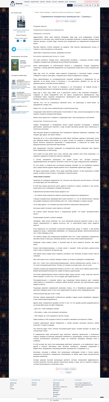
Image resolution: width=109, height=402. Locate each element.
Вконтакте (57, 388)
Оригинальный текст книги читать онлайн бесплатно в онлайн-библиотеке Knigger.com (63, 366)
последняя (72, 21)
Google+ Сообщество (61, 386)
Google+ (57, 385)
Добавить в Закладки (92, 1)
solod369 (19, 106)
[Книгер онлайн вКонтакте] (90, 5)
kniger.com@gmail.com (85, 383)
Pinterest (56, 390)
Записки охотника (23, 62)
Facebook (57, 383)
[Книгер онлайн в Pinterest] (93, 5)
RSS (55, 396)
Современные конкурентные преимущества (21, 31)
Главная (27, 1)
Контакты (72, 1)
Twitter (56, 392)
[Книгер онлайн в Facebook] (85, 5)
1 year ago (22, 88)
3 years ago (23, 112)
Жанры (42, 1)
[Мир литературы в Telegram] (21, 49)
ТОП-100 (54, 1)
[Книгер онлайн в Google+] (87, 5)
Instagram (57, 394)
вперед (66, 21)
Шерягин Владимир (21, 35)
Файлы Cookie (79, 386)
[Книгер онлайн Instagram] (98, 5)
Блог (66, 1)
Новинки (61, 1)
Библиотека (35, 1)
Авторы (48, 1)
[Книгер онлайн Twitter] (95, 5)
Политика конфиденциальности (83, 385)
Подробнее (56, 400)
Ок (51, 400)
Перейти (69, 372)
